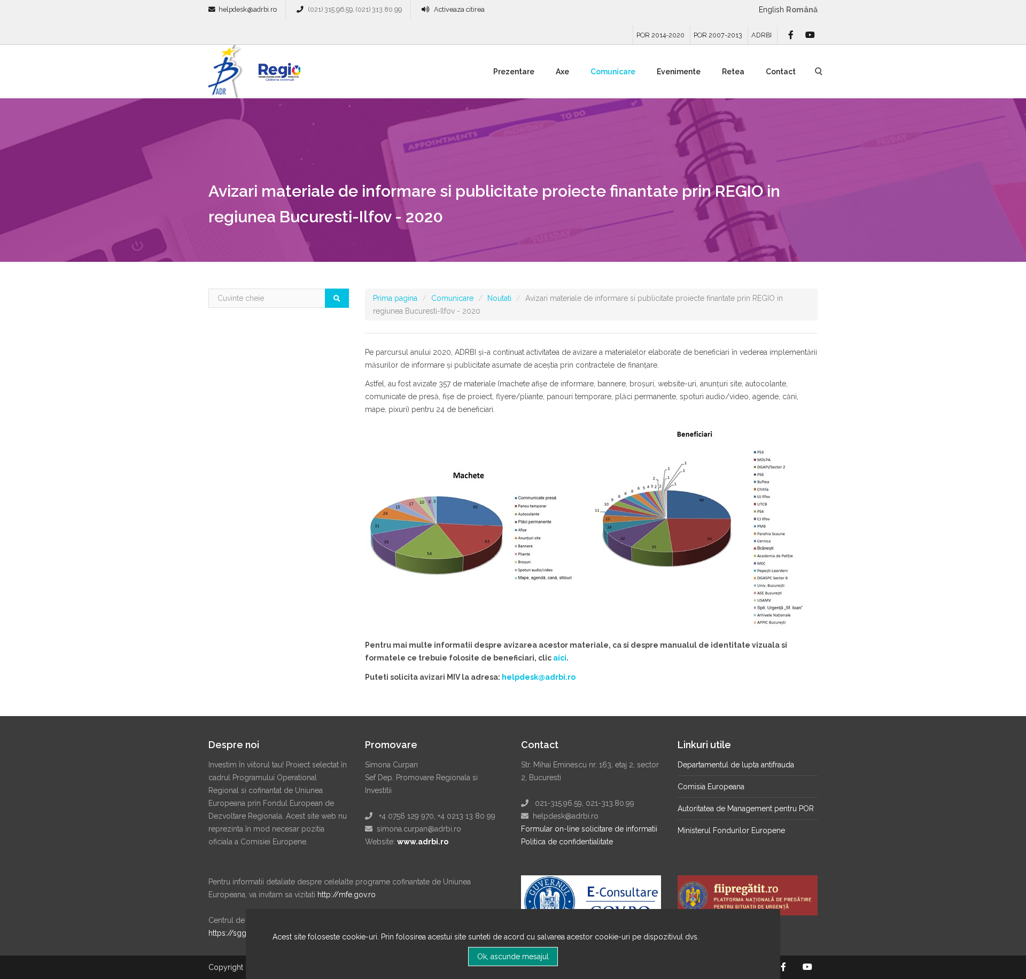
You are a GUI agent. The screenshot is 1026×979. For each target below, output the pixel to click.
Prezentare (513, 71)
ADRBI (761, 35)
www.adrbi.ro (422, 841)
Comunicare (612, 71)
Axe (562, 71)
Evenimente (679, 71)
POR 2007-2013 (718, 35)
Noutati (499, 298)
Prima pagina (395, 298)
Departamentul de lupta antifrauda (736, 764)
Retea (733, 71)
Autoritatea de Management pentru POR (746, 808)
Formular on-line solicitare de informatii (589, 829)
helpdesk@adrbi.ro (248, 9)
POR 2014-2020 (660, 35)
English (771, 9)
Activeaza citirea (459, 9)
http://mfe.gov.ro (346, 894)
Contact (781, 71)
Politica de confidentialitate (567, 841)
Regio (277, 75)
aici (559, 658)
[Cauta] (337, 298)
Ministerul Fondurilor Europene (731, 830)
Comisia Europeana (711, 786)
